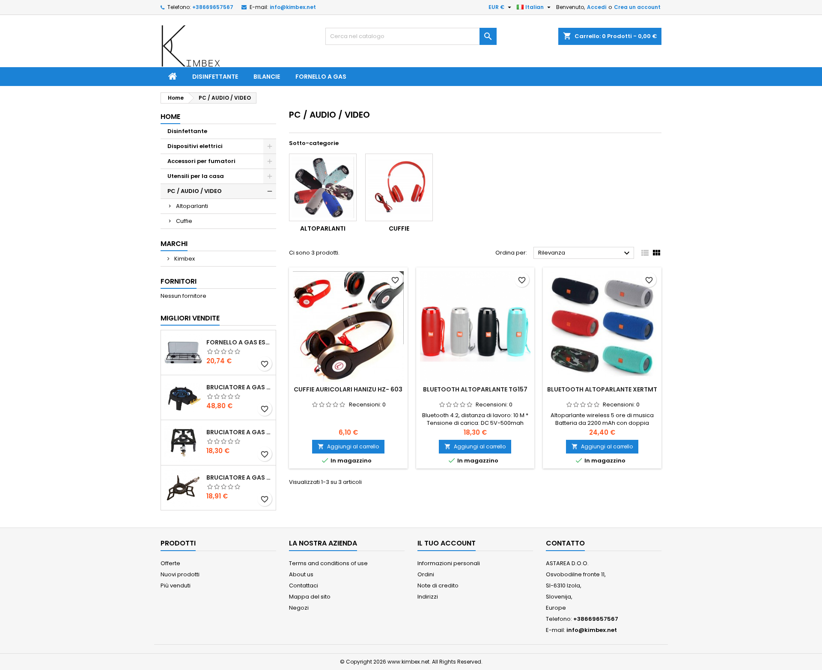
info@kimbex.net (293, 7)
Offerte (170, 563)
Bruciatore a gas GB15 (239, 387)
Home (170, 117)
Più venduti (176, 585)
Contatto (565, 543)
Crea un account (637, 7)
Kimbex (184, 259)
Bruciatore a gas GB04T (239, 432)
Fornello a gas (320, 76)
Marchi (174, 244)
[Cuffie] (399, 187)
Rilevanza (585, 253)
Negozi (299, 608)
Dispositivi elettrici (195, 146)
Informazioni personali (448, 563)
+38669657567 (212, 7)
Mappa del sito (310, 597)
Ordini (425, 574)
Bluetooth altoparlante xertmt (602, 389)
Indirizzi (427, 597)
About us (301, 574)
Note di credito (438, 585)
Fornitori (179, 281)
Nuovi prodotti (180, 574)
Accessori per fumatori (201, 161)
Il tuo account (446, 543)
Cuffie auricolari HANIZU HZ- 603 (348, 389)
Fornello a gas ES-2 (239, 342)
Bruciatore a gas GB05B (239, 477)
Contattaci (303, 585)
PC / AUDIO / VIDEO (194, 191)
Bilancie (266, 76)
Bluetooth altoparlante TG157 (475, 389)
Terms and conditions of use (328, 563)
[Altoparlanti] (323, 187)
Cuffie (184, 221)
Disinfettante (215, 76)
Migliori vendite (190, 318)
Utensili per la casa (195, 176)
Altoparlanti (192, 206)
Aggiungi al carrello (348, 446)
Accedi (596, 7)
